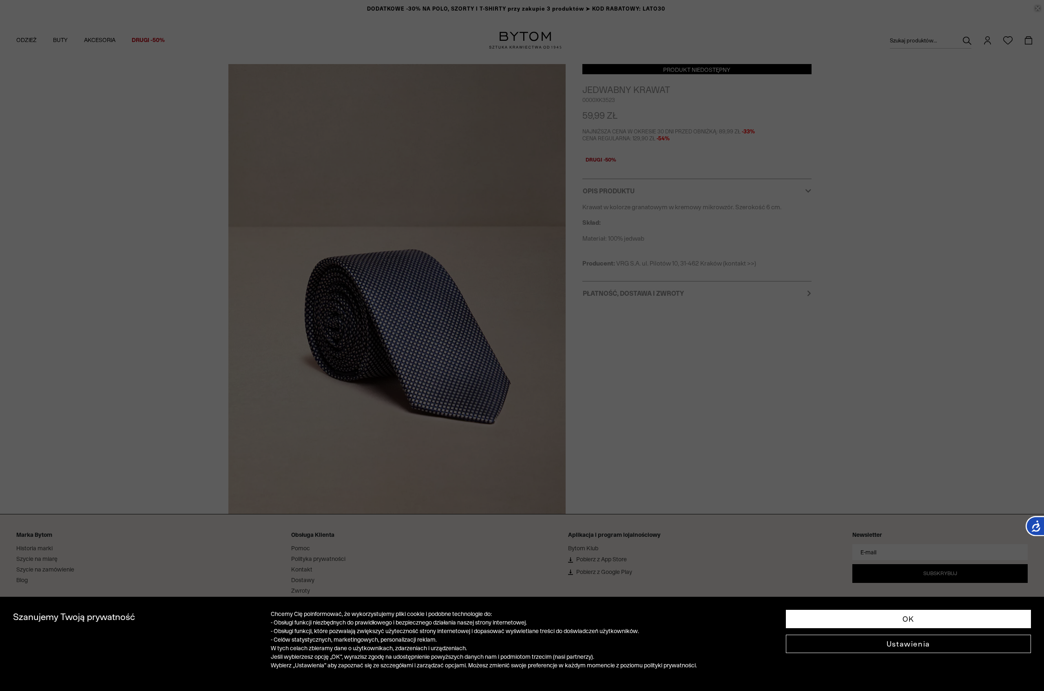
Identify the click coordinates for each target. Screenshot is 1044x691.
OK (908, 619)
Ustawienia (908, 644)
